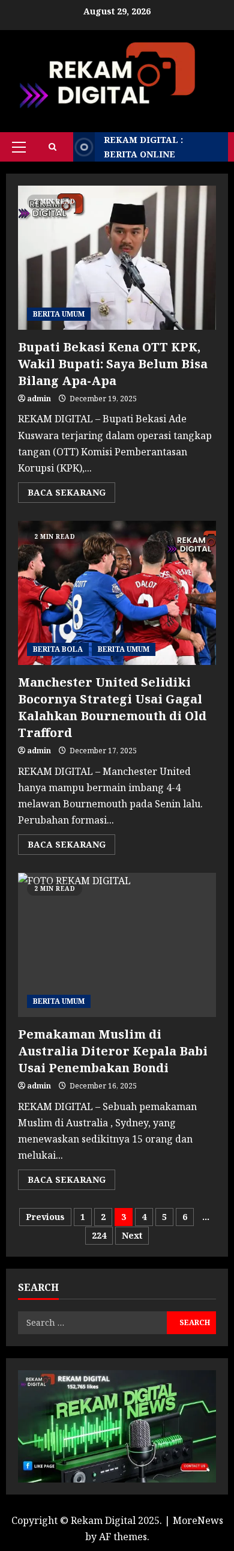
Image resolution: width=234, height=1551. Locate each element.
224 (99, 1235)
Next (132, 1235)
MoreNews (198, 1520)
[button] (19, 147)
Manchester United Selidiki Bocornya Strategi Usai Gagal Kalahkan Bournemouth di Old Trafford (117, 593)
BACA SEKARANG (71, 494)
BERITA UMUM (59, 314)
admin (39, 398)
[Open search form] (52, 147)
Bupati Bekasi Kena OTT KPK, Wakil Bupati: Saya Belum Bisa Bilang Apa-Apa (117, 258)
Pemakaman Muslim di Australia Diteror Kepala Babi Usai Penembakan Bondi (117, 945)
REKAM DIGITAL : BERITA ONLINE (143, 147)
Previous (45, 1216)
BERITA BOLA (58, 649)
